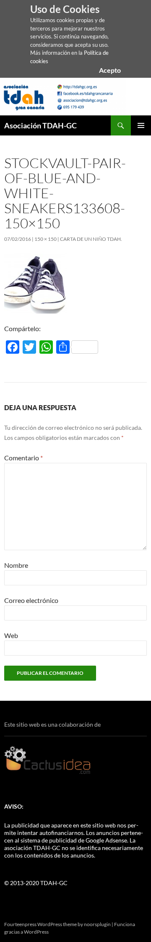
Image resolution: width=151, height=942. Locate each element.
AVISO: (13, 806)
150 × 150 (45, 239)
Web (11, 635)
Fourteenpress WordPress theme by (44, 924)
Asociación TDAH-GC (40, 125)
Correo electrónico (31, 600)
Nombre (16, 565)
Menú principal (141, 125)
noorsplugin (97, 924)
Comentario (23, 458)
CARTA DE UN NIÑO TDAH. (91, 239)
